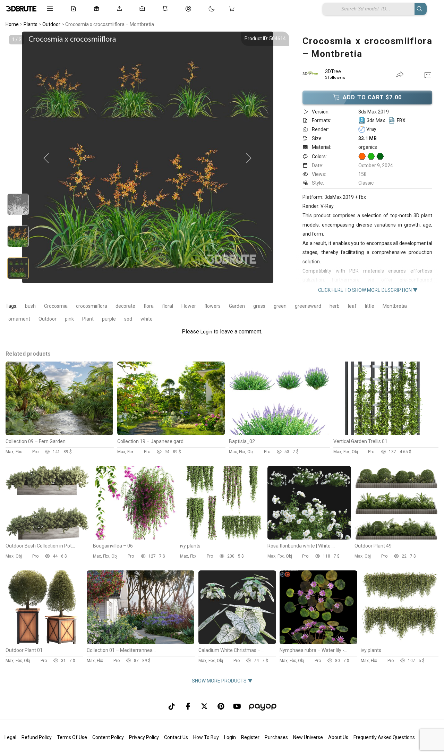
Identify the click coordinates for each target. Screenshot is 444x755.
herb (335, 306)
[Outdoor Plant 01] (44, 642)
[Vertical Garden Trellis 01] (386, 433)
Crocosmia (56, 306)
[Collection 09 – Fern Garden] (59, 433)
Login (206, 331)
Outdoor (48, 319)
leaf (352, 306)
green (280, 306)
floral (167, 306)
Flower (188, 306)
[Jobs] (143, 9)
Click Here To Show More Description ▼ (368, 290)
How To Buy (206, 737)
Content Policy (108, 737)
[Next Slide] (248, 158)
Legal (10, 737)
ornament (19, 319)
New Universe (308, 737)
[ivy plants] (222, 538)
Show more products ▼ (222, 681)
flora (149, 306)
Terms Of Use (72, 737)
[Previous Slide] (46, 158)
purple (109, 319)
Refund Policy (37, 737)
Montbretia (395, 306)
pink (69, 319)
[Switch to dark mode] (205, 9)
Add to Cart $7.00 (372, 97)
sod (128, 319)
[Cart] (233, 9)
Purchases (276, 737)
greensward (308, 306)
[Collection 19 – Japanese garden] (171, 433)
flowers (212, 306)
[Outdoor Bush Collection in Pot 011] (47, 538)
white (146, 319)
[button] (428, 74)
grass (259, 306)
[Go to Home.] (21, 8)
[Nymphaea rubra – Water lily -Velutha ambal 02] (318, 642)
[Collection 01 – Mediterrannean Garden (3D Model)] (140, 642)
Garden (237, 306)
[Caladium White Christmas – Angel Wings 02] (237, 642)
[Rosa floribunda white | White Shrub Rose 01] (309, 538)
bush (30, 306)
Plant (88, 319)
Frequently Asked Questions (384, 737)
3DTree (333, 71)
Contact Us (176, 737)
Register (250, 737)
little (369, 306)
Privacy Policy (144, 737)
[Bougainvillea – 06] (135, 538)
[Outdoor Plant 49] (396, 538)
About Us (338, 737)
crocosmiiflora (91, 306)
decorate (125, 306)
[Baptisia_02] (279, 433)
